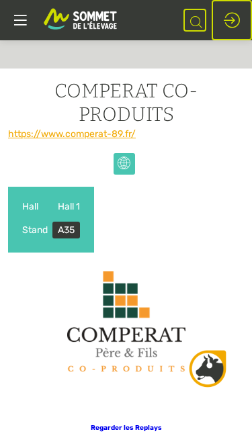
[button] (126, 428)
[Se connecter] (232, 20)
